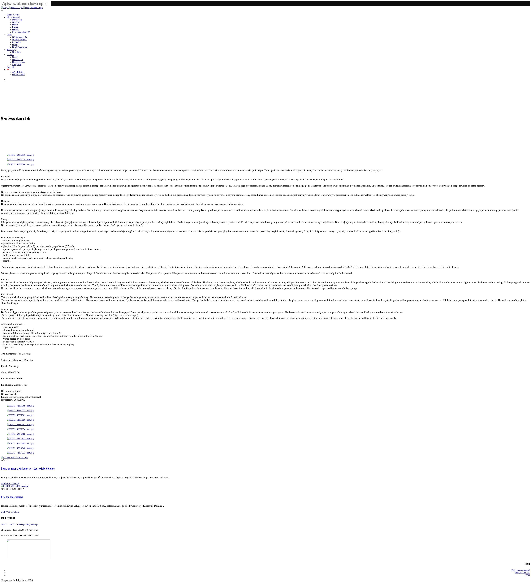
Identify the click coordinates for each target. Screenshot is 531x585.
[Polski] (8, 69)
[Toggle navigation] (2, 10)
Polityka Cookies (522, 572)
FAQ (527, 575)
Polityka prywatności (521, 570)
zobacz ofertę (10, 483)
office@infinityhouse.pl (27, 524)
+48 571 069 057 (8, 524)
